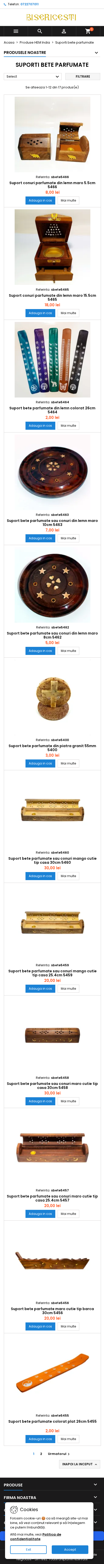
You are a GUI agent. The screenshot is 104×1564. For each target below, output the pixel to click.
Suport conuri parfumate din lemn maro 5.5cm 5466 (52, 184)
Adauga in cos (40, 200)
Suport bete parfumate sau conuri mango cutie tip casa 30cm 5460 (52, 860)
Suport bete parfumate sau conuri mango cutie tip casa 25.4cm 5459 (52, 973)
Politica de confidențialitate (35, 1536)
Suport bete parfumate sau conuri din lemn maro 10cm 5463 (52, 522)
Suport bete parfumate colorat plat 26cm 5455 (52, 1421)
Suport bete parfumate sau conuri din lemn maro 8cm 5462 (52, 635)
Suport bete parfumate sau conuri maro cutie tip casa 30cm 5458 (52, 1085)
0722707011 (29, 4)
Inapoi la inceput (80, 1464)
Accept (70, 1549)
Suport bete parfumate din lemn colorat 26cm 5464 (52, 410)
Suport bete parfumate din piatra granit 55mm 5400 (52, 747)
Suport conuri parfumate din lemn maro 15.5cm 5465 (52, 297)
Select (33, 77)
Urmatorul (59, 1453)
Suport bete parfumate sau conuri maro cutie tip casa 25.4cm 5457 (52, 1198)
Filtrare (83, 76)
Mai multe (70, 200)
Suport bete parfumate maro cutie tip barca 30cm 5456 (52, 1310)
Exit (28, 1549)
